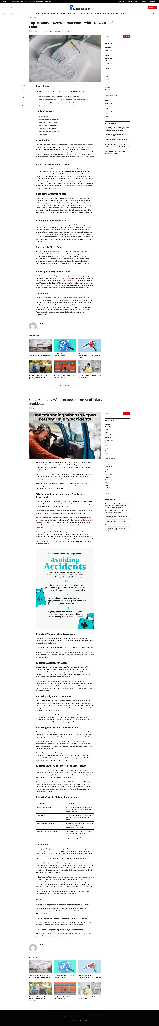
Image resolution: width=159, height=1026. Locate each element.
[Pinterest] (23, 101)
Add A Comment (65, 385)
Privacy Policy (151, 1)
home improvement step (77, 298)
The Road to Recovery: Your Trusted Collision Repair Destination (38, 377)
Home (37, 13)
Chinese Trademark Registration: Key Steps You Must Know (89, 355)
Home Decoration (110, 82)
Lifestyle (63, 13)
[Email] (23, 105)
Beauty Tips (108, 50)
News (106, 92)
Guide (51, 31)
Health (75, 13)
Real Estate (54, 13)
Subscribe (152, 7)
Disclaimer (143, 1)
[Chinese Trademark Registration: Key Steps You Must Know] (89, 345)
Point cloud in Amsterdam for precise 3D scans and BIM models (40, 354)
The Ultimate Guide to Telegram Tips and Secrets (64, 354)
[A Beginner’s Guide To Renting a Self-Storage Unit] (65, 366)
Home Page (121, 1)
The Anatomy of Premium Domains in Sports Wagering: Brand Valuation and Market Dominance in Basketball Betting (117, 128)
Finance (82, 13)
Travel (107, 116)
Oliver (35, 31)
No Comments (59, 31)
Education (98, 13)
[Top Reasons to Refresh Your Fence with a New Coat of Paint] (65, 58)
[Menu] (156, 13)
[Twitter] (23, 93)
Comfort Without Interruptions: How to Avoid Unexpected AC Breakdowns (31, 1)
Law (69, 13)
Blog (106, 52)
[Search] (153, 13)
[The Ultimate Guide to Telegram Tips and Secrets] (65, 345)
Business (106, 13)
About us (136, 1)
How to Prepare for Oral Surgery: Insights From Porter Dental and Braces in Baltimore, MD (117, 146)
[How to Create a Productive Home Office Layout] (89, 366)
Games (107, 74)
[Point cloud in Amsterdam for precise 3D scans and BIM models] (40, 345)
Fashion (89, 13)
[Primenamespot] (79, 7)
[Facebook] (23, 89)
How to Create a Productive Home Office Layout (89, 376)
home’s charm (66, 281)
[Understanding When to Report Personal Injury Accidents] (65, 435)
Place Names (108, 97)
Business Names (109, 58)
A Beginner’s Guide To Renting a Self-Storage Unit (64, 376)
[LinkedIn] (23, 97)
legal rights (69, 479)
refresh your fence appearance (75, 186)
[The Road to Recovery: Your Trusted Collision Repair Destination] (40, 366)
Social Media (108, 103)
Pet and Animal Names (111, 95)
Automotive (114, 13)
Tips (106, 113)
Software (107, 105)
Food (122, 13)
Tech (106, 108)
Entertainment (109, 63)
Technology (45, 13)
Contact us (129, 1)
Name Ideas (108, 90)
